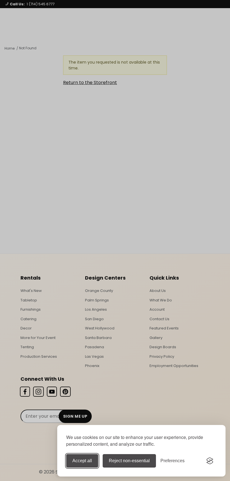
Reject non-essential (129, 460)
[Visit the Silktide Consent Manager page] (210, 461)
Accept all (82, 460)
